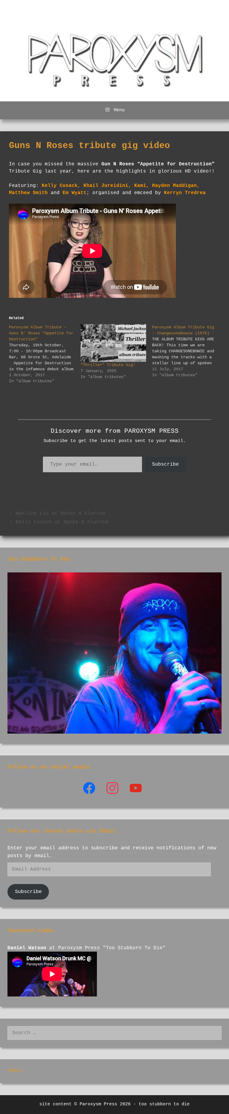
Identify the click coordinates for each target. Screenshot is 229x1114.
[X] (112, 788)
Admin (14, 1070)
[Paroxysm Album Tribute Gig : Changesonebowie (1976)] (188, 351)
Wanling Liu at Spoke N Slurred (60, 513)
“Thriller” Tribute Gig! (108, 364)
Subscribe (165, 464)
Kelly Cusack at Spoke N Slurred (62, 522)
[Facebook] (89, 788)
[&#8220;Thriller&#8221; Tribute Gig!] (113, 343)
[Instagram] (136, 788)
